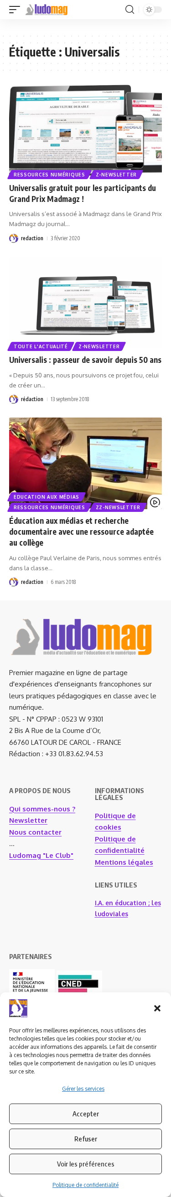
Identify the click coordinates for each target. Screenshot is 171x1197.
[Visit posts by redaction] (13, 238)
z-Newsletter (116, 174)
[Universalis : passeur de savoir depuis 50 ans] (85, 302)
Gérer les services (83, 1088)
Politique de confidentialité (85, 1185)
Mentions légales (124, 862)
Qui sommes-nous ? (42, 809)
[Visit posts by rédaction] (13, 399)
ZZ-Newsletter (118, 507)
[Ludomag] (46, 9)
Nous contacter (35, 832)
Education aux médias (46, 497)
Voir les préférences (85, 1164)
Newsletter (28, 820)
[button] (157, 1008)
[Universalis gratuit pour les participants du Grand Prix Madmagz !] (85, 130)
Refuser (85, 1139)
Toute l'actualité (41, 346)
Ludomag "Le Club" (41, 855)
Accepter (86, 1113)
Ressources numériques (49, 174)
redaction (32, 238)
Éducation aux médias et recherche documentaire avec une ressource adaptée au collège (81, 531)
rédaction (32, 399)
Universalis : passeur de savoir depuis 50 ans (85, 360)
